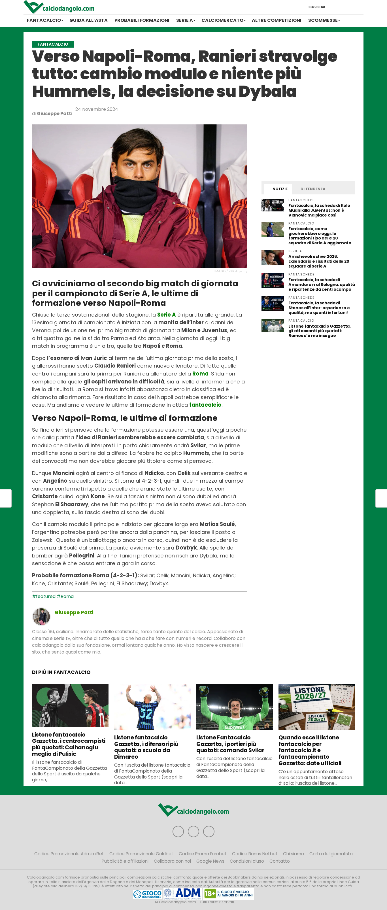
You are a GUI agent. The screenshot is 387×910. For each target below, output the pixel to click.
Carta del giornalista (331, 854)
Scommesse (323, 20)
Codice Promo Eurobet (203, 854)
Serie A (184, 20)
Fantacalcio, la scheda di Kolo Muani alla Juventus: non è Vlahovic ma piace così (319, 210)
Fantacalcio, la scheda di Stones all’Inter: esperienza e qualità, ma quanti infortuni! (319, 307)
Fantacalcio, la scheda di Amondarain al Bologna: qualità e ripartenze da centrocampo (321, 284)
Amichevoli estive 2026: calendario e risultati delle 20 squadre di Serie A (318, 261)
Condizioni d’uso (247, 861)
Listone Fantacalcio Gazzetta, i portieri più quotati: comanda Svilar (230, 744)
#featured (44, 596)
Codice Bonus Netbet (255, 854)
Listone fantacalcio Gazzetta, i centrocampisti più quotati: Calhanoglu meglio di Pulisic (68, 744)
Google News (210, 861)
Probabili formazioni (141, 20)
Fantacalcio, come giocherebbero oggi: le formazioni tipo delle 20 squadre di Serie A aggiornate (319, 236)
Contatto (279, 861)
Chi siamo (293, 854)
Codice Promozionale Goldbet (141, 854)
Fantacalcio (44, 20)
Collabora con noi (172, 861)
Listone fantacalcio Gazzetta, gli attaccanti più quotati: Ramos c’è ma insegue (319, 331)
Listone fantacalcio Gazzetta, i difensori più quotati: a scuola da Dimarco (146, 747)
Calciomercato (222, 20)
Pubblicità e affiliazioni (125, 861)
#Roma (65, 596)
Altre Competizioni (276, 20)
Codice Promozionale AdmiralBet (69, 854)
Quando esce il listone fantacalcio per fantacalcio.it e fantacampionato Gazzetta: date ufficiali (309, 750)
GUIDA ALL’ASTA (88, 20)
